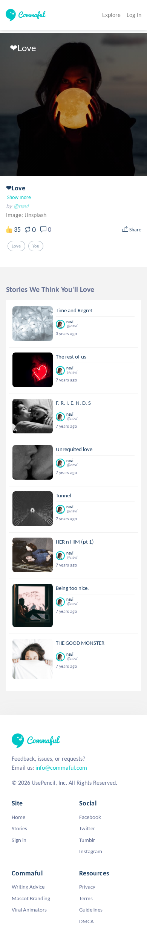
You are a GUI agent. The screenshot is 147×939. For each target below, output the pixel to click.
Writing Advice (28, 886)
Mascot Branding (31, 898)
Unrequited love (74, 449)
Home (18, 817)
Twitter (87, 828)
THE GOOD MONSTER (80, 643)
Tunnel (63, 495)
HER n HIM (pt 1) (75, 541)
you (35, 246)
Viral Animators (29, 909)
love (16, 246)
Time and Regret (74, 310)
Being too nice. (72, 588)
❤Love (15, 188)
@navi (21, 206)
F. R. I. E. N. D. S (73, 403)
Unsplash (35, 215)
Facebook (90, 817)
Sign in (19, 840)
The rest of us (71, 356)
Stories (19, 828)
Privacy (87, 886)
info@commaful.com (61, 767)
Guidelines (91, 909)
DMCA (86, 921)
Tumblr (87, 840)
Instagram (90, 851)
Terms (86, 898)
